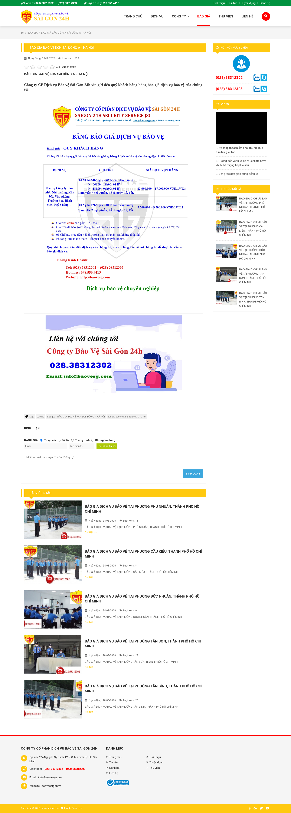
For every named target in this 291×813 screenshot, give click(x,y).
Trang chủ (133, 16)
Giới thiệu (219, 3)
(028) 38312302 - (44, 3)
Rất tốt (65, 440)
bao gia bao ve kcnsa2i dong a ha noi (127, 416)
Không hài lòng (105, 440)
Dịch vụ (157, 16)
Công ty (179, 16)
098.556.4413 (110, 3)
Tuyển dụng (249, 3)
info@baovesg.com (49, 777)
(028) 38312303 (67, 3)
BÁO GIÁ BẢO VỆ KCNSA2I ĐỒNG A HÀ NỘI (81, 416)
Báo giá (203, 16)
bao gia (51, 416)
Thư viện (226, 16)
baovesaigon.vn (51, 785)
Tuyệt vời (50, 440)
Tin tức (233, 3)
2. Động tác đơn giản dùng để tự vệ (237, 173)
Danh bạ (265, 3)
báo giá (40, 416)
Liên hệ (247, 16)
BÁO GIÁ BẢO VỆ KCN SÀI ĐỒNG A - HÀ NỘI (66, 32)
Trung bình (82, 440)
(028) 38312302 (229, 77)
